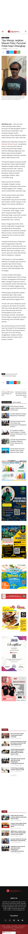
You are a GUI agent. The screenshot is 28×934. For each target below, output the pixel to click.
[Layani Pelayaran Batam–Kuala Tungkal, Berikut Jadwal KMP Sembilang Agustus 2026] (5, 751)
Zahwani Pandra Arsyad (9, 144)
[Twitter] (11, 52)
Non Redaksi (14, 926)
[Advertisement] (14, 15)
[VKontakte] (18, 920)
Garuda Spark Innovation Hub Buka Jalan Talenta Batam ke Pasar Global (17, 450)
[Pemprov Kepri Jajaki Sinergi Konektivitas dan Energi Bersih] (5, 825)
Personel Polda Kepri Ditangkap (9, 375)
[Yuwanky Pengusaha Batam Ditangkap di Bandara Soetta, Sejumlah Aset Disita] (5, 441)
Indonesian (8, 932)
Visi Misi (3, 926)
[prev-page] (3, 456)
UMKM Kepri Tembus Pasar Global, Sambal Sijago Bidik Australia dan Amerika (18, 832)
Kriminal (7, 37)
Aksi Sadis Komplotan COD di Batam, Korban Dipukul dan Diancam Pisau (20, 394)
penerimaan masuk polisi (11, 374)
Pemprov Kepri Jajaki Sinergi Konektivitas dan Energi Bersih (18, 825)
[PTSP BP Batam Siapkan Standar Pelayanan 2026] (5, 770)
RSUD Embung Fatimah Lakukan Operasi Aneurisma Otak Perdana (18, 408)
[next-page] (5, 456)
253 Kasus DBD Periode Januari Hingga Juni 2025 (8, 393)
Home (3, 35)
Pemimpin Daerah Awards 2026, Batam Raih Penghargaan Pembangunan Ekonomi (18, 761)
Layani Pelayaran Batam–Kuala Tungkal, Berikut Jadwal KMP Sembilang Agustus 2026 (18, 752)
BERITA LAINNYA (17, 402)
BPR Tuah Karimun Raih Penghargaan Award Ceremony (17, 735)
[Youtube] (22, 920)
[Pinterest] (15, 52)
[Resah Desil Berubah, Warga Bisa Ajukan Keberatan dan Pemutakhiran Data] (5, 743)
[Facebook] (8, 52)
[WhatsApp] (18, 52)
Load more (13, 775)
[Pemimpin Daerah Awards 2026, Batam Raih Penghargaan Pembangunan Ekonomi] (5, 423)
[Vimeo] (14, 920)
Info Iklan (14, 929)
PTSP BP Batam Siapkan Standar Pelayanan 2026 (17, 768)
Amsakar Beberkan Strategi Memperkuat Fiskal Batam (18, 839)
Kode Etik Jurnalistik (19, 927)
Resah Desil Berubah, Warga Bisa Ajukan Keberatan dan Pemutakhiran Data (18, 743)
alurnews (5, 48)
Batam (7, 35)
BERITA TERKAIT (6, 402)
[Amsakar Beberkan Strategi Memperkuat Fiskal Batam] (5, 415)
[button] (2, 31)
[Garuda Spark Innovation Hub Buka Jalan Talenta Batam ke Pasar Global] (5, 450)
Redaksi (8, 926)
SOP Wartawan (22, 926)
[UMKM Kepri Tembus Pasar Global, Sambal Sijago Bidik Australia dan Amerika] (5, 833)
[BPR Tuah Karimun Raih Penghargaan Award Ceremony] (5, 735)
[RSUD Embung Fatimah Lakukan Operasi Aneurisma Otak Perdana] (5, 408)
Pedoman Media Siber (8, 927)
